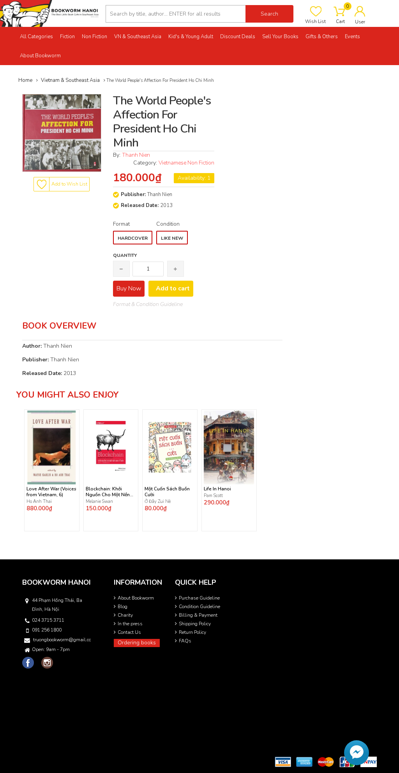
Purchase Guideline (199, 598)
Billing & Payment (198, 615)
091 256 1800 (47, 630)
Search (269, 14)
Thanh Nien (136, 155)
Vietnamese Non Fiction (186, 162)
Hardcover (133, 238)
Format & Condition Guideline (148, 304)
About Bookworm (136, 598)
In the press (130, 624)
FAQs (185, 641)
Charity (125, 615)
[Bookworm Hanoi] (50, 13)
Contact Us (129, 632)
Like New (172, 238)
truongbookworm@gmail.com (62, 640)
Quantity (125, 255)
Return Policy (192, 632)
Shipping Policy (195, 624)
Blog (122, 606)
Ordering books (137, 642)
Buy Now (129, 288)
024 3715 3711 (48, 620)
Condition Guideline (199, 606)
